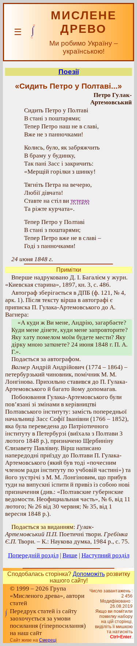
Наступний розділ (105, 555)
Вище (69, 555)
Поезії (68, 72)
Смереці (48, 640)
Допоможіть (89, 574)
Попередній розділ (33, 555)
